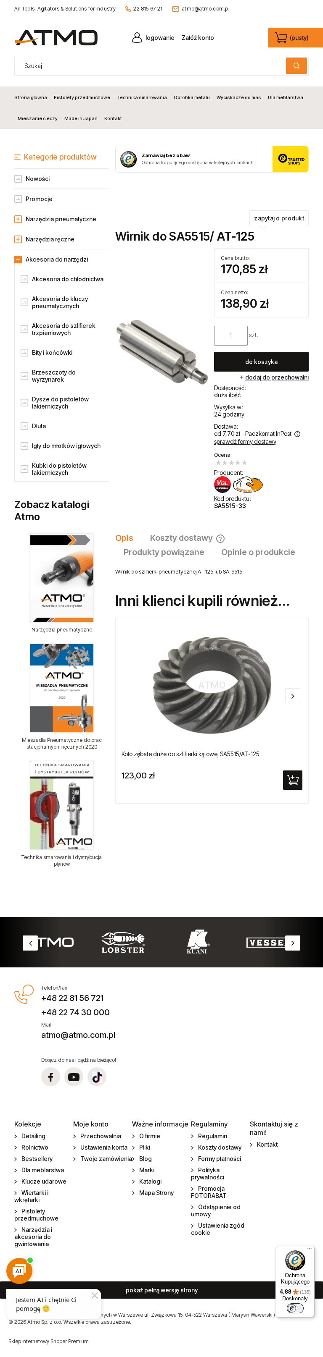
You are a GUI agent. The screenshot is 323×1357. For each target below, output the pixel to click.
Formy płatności (219, 1158)
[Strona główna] (56, 38)
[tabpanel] (212, 571)
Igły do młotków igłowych (66, 445)
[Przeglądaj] (61, 577)
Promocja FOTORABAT (209, 1192)
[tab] (128, 538)
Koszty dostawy (219, 1147)
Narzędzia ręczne (50, 239)
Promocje (39, 198)
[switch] (295, 1308)
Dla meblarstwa (42, 1170)
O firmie (149, 1136)
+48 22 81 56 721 (72, 998)
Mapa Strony (156, 1192)
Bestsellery (37, 1158)
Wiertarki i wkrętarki (31, 1196)
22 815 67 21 (147, 8)
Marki (146, 1170)
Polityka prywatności (207, 1173)
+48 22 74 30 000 (75, 1012)
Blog (145, 1158)
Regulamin (212, 1136)
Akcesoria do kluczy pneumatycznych (60, 302)
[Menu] (309, 1251)
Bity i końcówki (52, 352)
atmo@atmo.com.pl (206, 8)
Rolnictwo (34, 1147)
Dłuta (39, 426)
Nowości (38, 178)
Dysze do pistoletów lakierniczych (60, 403)
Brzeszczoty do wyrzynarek (54, 376)
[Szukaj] (296, 66)
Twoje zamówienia (106, 1158)
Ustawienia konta (103, 1147)
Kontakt (267, 1144)
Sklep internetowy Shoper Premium (48, 1341)
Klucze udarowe (43, 1181)
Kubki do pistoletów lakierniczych (59, 469)
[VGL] (238, 484)
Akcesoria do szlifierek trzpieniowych (63, 329)
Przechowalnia (100, 1136)
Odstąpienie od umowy (216, 1210)
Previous (30, 943)
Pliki (144, 1147)
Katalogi (150, 1181)
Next (292, 943)
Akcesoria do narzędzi (57, 259)
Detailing (33, 1136)
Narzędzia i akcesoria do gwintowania (33, 1236)
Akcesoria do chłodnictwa (67, 279)
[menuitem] (32, 97)
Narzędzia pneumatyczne (61, 219)
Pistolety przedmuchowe (36, 1215)
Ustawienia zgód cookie (217, 1229)
